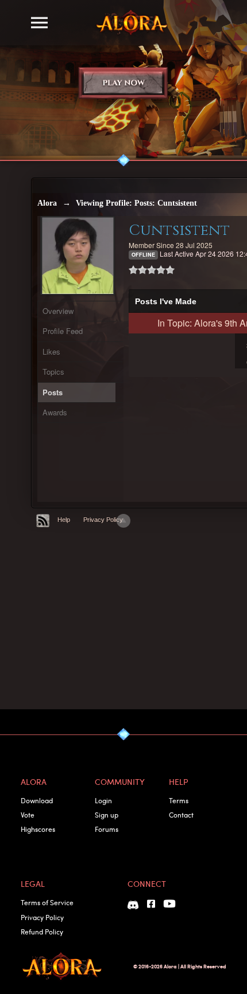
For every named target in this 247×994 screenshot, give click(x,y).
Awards (55, 412)
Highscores (38, 829)
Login (103, 800)
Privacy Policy (103, 519)
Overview (58, 310)
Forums (106, 829)
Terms (178, 800)
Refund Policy (42, 931)
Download (37, 800)
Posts (53, 392)
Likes (51, 351)
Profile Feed (63, 330)
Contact (181, 815)
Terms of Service (47, 902)
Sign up (106, 815)
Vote (27, 815)
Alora (47, 203)
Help (63, 519)
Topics (53, 371)
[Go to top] (123, 521)
